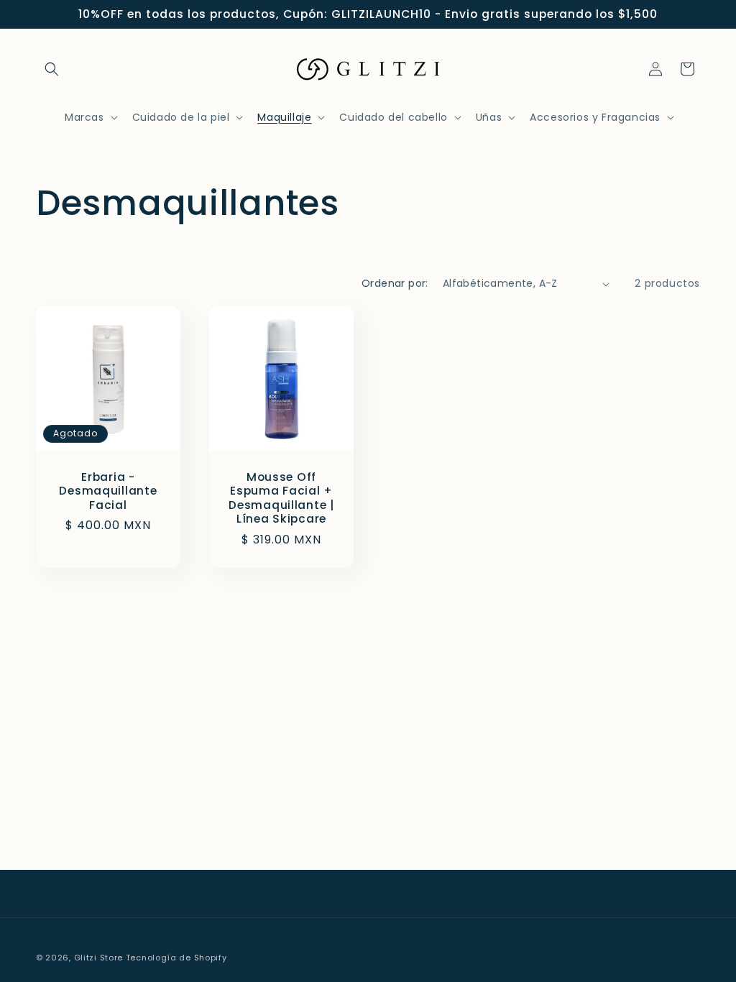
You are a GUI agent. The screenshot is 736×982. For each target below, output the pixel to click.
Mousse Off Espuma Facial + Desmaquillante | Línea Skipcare (281, 498)
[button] (52, 69)
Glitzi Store (98, 957)
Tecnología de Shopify (176, 957)
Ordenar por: (395, 283)
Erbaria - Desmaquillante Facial (108, 491)
